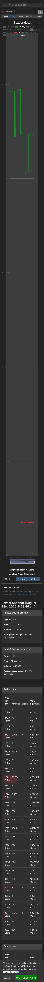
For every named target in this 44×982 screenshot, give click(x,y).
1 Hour (5, 16)
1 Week (20, 16)
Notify (23, 579)
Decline (7, 978)
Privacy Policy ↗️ (11, 972)
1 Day (13, 16)
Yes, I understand (26, 977)
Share (36, 579)
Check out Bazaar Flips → (27, 594)
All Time (38, 16)
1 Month (29, 16)
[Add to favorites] (14, 11)
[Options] (40, 12)
